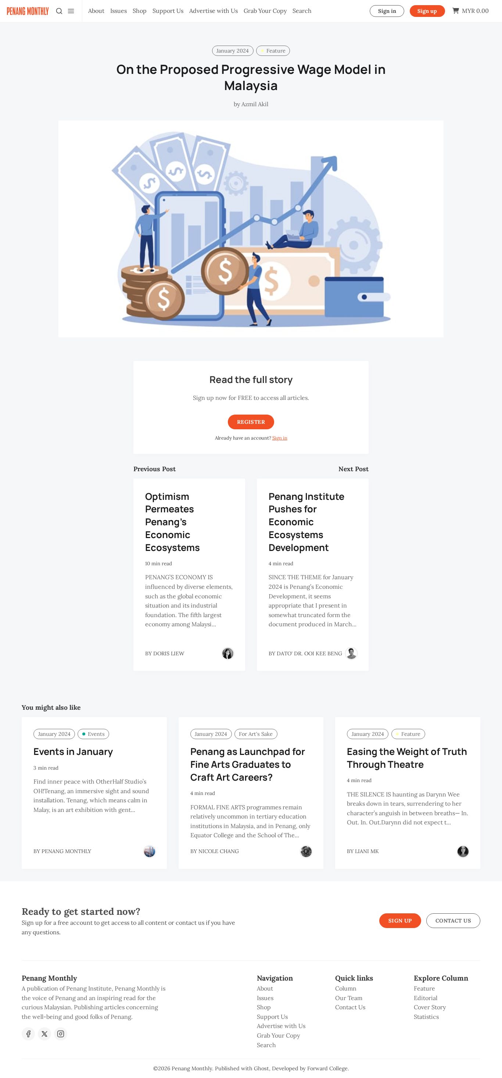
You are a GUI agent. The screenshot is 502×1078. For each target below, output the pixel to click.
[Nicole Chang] (306, 851)
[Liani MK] (463, 851)
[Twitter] (44, 1034)
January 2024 (232, 50)
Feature (276, 50)
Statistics (426, 1016)
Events (96, 734)
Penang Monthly (192, 1068)
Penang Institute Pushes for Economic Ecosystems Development (306, 522)
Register (251, 422)
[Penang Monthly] (149, 851)
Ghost (261, 1068)
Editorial (425, 998)
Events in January (73, 751)
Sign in (387, 11)
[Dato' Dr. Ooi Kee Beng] (351, 653)
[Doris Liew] (227, 653)
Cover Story (430, 1007)
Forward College (327, 1068)
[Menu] (71, 11)
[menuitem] (96, 11)
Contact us (453, 920)
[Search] (59, 11)
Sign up (427, 11)
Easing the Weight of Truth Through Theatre (407, 758)
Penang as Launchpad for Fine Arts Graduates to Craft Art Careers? (247, 764)
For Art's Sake (256, 734)
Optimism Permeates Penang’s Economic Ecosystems (172, 522)
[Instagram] (60, 1034)
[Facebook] (28, 1034)
